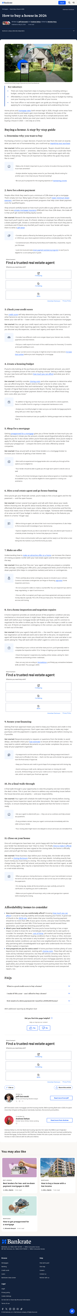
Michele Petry (52, 22)
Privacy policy (6, 1292)
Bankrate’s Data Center (9, 1277)
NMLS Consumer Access (32, 1247)
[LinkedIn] (14, 1309)
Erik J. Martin (9, 1190)
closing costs (35, 381)
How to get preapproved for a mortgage (16, 1223)
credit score (13, 314)
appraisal (59, 580)
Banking (4, 1266)
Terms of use (6, 1303)
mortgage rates (24, 110)
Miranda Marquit (10, 1228)
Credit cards (5, 1270)
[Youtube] (18, 1309)
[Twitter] (6, 1309)
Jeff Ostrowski (23, 22)
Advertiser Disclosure (68, 9)
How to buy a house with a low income (53, 1184)
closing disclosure (20, 858)
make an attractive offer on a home (37, 555)
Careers (42, 1270)
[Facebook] (3, 1309)
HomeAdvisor (42, 662)
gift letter (21, 228)
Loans (3, 1274)
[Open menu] (73, 3)
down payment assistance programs (45, 250)
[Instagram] (10, 1309)
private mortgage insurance (25, 210)
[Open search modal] (69, 3)
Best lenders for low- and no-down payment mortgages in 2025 (19, 1184)
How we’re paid (44, 1263)
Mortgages (5, 9)
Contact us (43, 1274)
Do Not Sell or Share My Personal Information (16, 1300)
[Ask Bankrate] (72, 1311)
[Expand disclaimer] (74, 31)
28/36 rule (23, 918)
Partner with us (44, 1277)
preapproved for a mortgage (22, 433)
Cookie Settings (6, 1296)
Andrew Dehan (36, 22)
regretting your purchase (60, 143)
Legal (3, 1289)
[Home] (8, 3)
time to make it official (62, 846)
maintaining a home (60, 181)
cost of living (38, 933)
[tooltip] (51, 1018)
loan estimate (34, 742)
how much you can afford (43, 374)
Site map (42, 1266)
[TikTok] (21, 1309)
